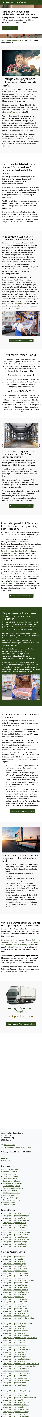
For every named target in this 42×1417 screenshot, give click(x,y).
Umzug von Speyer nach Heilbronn (16, 1405)
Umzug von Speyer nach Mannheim (16, 1311)
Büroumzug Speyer (10, 1171)
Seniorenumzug (7, 553)
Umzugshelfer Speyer (11, 1197)
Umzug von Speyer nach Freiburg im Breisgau (20, 1338)
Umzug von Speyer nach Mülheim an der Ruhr (20, 1366)
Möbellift (29, 551)
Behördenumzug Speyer (12, 1200)
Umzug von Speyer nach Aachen (15, 1326)
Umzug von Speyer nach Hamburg (15, 1278)
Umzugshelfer (13, 379)
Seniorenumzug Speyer (11, 1186)
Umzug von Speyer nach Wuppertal (16, 1304)
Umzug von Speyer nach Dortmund (16, 1292)
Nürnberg (23, 945)
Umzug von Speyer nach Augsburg (15, 1287)
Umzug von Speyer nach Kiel (13, 1328)
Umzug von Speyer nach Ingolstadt (16, 1395)
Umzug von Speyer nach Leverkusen (16, 1373)
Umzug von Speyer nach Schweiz (15, 1246)
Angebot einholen (10, 28)
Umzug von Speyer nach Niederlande (16, 1232)
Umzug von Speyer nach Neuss (14, 1385)
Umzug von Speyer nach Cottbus (15, 1268)
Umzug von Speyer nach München (15, 1283)
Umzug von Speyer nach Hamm (14, 1361)
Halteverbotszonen (15, 303)
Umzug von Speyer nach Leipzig (14, 1264)
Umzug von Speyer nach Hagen (14, 1357)
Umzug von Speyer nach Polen (14, 1218)
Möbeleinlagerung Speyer (12, 1183)
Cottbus (31, 945)
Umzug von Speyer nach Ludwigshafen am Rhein (21, 1364)
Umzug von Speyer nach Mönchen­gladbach (19, 1318)
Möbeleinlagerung (8, 583)
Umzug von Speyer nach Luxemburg (16, 1213)
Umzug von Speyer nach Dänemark (16, 1239)
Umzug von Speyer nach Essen (14, 1261)
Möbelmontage (30, 537)
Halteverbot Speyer (10, 1179)
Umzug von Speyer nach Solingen (15, 1375)
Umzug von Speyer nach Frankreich (16, 1234)
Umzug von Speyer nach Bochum (15, 1301)
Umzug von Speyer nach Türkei (14, 1223)
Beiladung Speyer (9, 1202)
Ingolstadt (22, 942)
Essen (3, 945)
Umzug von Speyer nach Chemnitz (15, 1331)
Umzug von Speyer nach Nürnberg (15, 1285)
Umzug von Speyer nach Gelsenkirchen (17, 1323)
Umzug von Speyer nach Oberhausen (16, 1349)
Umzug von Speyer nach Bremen (15, 1266)
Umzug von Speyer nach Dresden (15, 1271)
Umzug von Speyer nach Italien (14, 1230)
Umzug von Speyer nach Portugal (15, 1242)
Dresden (16, 945)
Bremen (9, 945)
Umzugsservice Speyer (11, 1169)
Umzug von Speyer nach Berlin (14, 1257)
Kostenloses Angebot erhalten (21, 340)
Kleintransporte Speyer (11, 1193)
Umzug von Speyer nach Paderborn (16, 1393)
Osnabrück (13, 942)
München (30, 942)
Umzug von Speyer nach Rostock (15, 1352)
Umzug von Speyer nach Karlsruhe (15, 1313)
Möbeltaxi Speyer (9, 1195)
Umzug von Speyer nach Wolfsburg (16, 1412)
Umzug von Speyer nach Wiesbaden (16, 1316)
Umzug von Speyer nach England (15, 1225)
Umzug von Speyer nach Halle (14, 1333)
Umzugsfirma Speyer (13, 112)
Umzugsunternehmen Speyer (14, 2)
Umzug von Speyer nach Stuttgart (15, 1275)
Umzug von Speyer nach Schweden (16, 1220)
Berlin (34, 940)
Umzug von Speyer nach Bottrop (15, 1414)
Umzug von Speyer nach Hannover (15, 1290)
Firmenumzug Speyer (11, 1176)
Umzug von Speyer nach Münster (15, 1309)
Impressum (5, 1158)
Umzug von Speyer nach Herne (14, 1383)
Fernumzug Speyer (10, 1174)
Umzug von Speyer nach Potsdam (15, 1273)
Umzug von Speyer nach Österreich (16, 1237)
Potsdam (4, 971)
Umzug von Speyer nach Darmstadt (16, 1378)
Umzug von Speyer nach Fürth (14, 1400)
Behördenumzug (7, 551)
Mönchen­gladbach (12, 947)
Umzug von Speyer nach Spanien (15, 1244)
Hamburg (4, 942)
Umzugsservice (12, 537)
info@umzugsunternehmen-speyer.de (20, 1147)
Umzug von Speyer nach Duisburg (15, 1299)
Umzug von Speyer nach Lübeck (14, 1345)
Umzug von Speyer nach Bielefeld (15, 1306)
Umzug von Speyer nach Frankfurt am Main (19, 1280)
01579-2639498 (9, 1145)
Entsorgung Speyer (10, 1190)
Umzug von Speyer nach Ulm (13, 1407)
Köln (36, 942)
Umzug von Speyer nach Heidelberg (16, 1380)
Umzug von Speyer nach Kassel (14, 1354)
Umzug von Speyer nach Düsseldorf (16, 1294)
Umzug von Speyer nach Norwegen (16, 1216)
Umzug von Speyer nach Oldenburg (16, 1368)
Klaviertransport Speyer (11, 1181)
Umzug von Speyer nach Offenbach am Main (19, 1398)
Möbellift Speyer (9, 1205)
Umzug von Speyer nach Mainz (14, 1342)
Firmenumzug (15, 581)
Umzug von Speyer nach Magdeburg (16, 1335)
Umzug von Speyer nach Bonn (14, 1259)
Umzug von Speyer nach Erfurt (14, 1347)
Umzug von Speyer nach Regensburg (16, 1390)
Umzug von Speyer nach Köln (13, 1297)
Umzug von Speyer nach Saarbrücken (17, 1359)
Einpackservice (19, 551)
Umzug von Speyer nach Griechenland (17, 1227)
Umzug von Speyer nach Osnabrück (16, 1371)
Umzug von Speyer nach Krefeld (14, 1340)
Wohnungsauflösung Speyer (13, 1188)
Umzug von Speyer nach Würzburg (16, 1402)
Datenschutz (6, 1160)
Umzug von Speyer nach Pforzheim (16, 1409)
